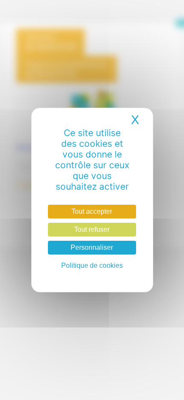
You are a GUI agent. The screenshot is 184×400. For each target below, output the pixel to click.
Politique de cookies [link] (92, 265)
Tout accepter (91, 211)
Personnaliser (92, 247)
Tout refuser (92, 229)
